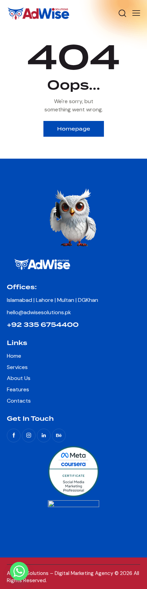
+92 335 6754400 (43, 325)
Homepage (73, 128)
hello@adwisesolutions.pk (39, 312)
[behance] (59, 435)
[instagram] (29, 435)
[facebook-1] (14, 435)
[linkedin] (44, 435)
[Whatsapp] (19, 571)
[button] (136, 13)
